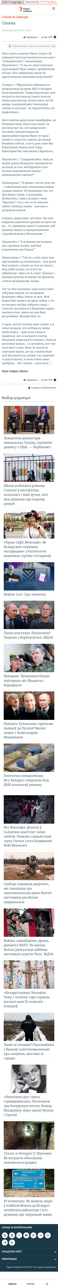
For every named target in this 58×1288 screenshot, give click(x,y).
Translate (51, 2)
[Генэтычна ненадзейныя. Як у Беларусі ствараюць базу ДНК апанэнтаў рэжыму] (29, 757)
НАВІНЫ (12, 1284)
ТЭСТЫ (30, 1284)
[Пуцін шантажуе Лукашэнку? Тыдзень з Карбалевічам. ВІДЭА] (29, 615)
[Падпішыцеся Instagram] (48, 1235)
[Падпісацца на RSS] (12, 1243)
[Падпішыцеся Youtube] (26, 1235)
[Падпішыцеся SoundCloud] (40, 1235)
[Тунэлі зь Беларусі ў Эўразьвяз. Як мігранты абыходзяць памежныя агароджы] (29, 1135)
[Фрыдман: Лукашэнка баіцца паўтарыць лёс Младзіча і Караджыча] (29, 658)
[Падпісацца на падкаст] (33, 1235)
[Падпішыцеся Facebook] (12, 1235)
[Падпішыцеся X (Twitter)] (19, 1235)
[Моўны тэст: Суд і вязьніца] (29, 576)
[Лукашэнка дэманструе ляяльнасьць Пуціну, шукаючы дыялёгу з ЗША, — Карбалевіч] (29, 420)
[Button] (30, 37)
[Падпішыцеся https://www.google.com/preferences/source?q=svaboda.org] (5, 1235)
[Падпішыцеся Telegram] (5, 1243)
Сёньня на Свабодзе (15, 17)
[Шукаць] (47, 1284)
